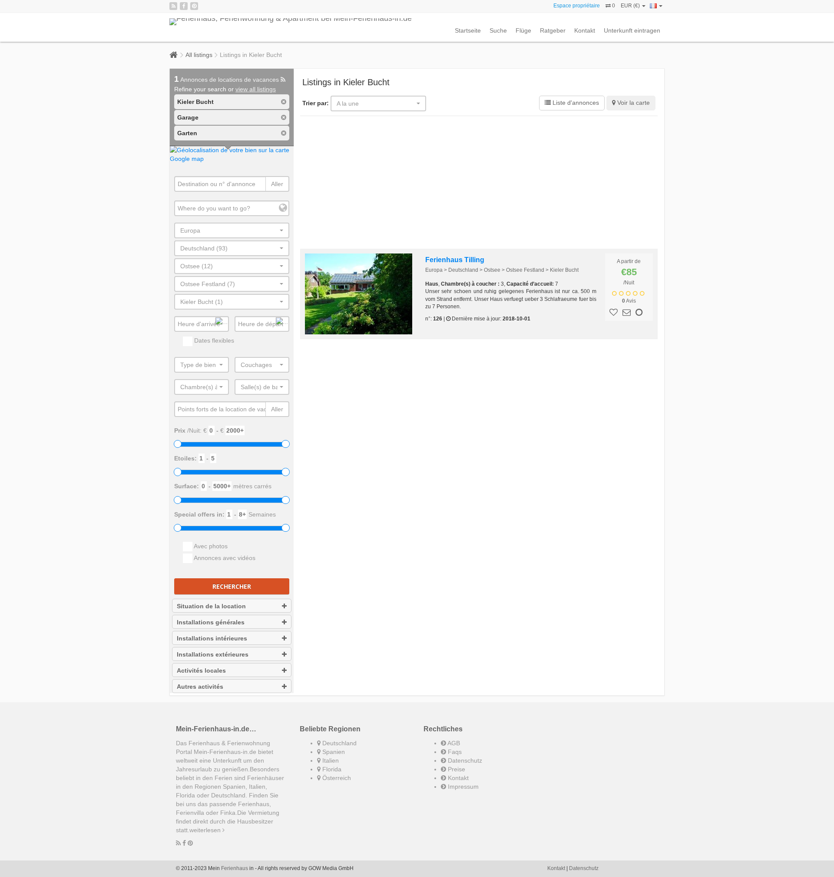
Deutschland (339, 743)
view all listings (255, 89)
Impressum (462, 786)
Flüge (523, 30)
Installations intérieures (212, 638)
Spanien (333, 751)
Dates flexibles (213, 340)
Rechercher (231, 586)
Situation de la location (211, 606)
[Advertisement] (479, 183)
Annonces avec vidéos (223, 557)
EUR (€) (631, 6)
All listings (198, 54)
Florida (331, 769)
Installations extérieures (212, 654)
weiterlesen (205, 830)
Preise (455, 769)
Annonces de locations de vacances (227, 79)
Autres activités (200, 686)
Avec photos (210, 546)
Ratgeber (553, 30)
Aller (277, 183)
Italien (330, 760)
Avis (629, 301)
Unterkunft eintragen (632, 30)
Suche (498, 30)
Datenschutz (464, 760)
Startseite (468, 30)
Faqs (454, 751)
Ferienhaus (234, 868)
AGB (453, 743)
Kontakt (584, 30)
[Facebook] (184, 6)
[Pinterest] (194, 6)
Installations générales (211, 622)
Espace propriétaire (576, 6)
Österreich (336, 777)
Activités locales (201, 670)
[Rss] (173, 6)
